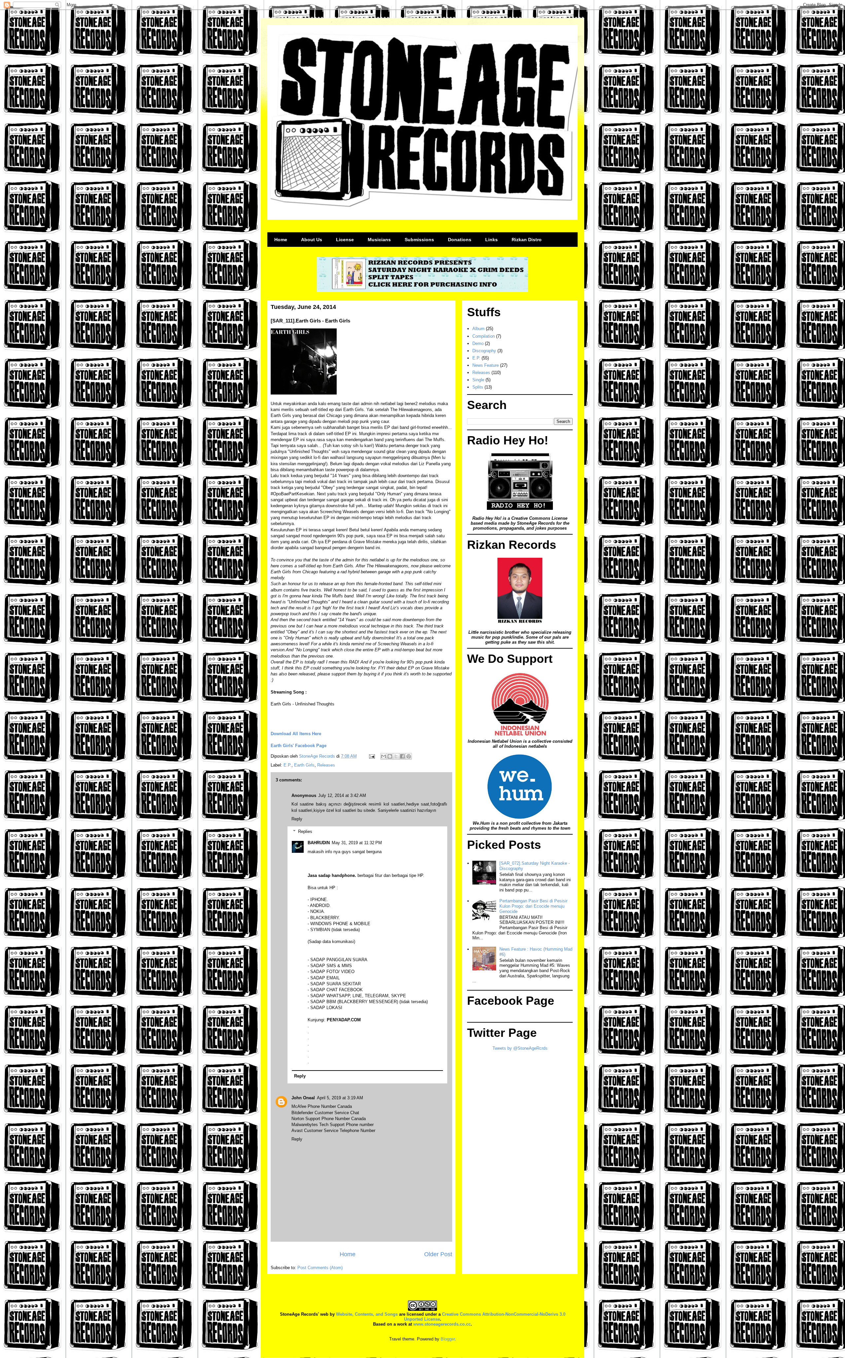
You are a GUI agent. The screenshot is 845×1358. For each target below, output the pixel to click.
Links (491, 239)
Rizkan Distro (527, 239)
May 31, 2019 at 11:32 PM (357, 842)
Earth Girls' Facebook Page (298, 745)
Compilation (483, 336)
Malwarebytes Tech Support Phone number (332, 1124)
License (345, 239)
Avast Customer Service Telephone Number (333, 1130)
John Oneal (303, 1097)
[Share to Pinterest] (408, 756)
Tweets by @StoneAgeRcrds (520, 1048)
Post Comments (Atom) (320, 1267)
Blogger (448, 1339)
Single (478, 379)
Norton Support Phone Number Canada (328, 1118)
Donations (459, 239)
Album (478, 328)
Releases (326, 765)
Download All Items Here (296, 733)
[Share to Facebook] (402, 756)
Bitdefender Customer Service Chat (325, 1112)
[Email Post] (371, 756)
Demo (478, 343)
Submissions (419, 239)
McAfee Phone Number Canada (321, 1106)
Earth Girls (304, 765)
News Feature (485, 365)
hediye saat (417, 804)
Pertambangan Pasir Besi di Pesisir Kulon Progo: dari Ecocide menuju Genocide (533, 906)
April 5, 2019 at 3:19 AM (340, 1097)
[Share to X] (396, 756)
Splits (477, 387)
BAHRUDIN (319, 842)
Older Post (438, 1254)
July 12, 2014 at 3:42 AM (342, 795)
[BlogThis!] (390, 756)
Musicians (379, 239)
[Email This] (383, 756)
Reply (296, 818)
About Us (311, 239)
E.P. (287, 765)
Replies (305, 831)
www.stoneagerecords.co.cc (442, 1324)
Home (280, 239)
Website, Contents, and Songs (367, 1314)
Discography (484, 350)
